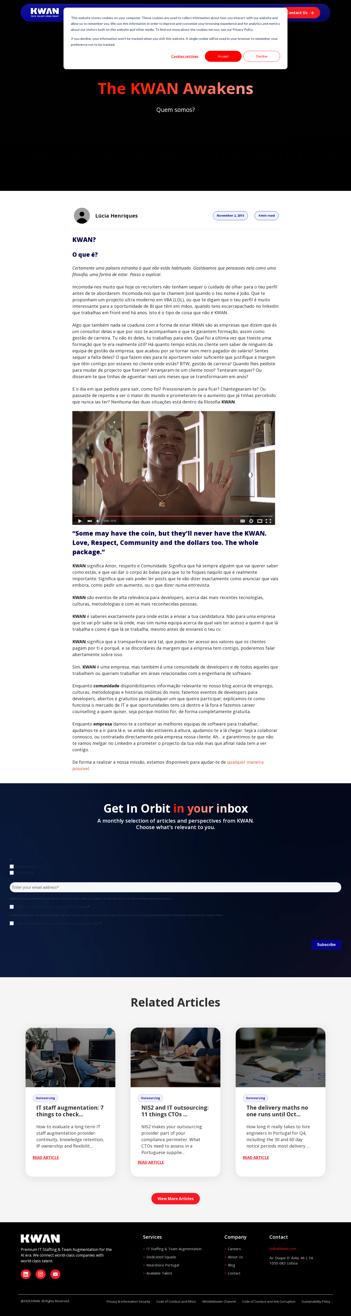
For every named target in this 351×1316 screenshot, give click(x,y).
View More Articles (176, 1198)
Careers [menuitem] (234, 1248)
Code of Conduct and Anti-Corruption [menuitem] (268, 1301)
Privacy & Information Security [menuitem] (128, 1301)
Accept (223, 56)
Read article (46, 1157)
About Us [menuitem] (235, 1256)
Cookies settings (184, 56)
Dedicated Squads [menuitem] (161, 1256)
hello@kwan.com (282, 1248)
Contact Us (297, 12)
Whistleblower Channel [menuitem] (219, 1301)
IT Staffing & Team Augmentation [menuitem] (174, 1248)
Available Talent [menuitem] (159, 1273)
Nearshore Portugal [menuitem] (162, 1265)
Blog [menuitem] (231, 1265)
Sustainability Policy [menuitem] (316, 1301)
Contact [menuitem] (234, 1273)
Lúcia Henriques (116, 216)
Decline (261, 56)
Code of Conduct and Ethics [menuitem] (176, 1301)
